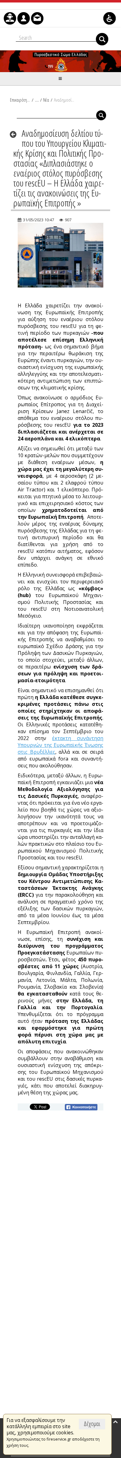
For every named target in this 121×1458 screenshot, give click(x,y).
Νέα (46, 100)
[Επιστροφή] (15, 134)
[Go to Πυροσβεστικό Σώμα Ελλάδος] (60, 61)
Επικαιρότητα (20, 100)
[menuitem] (10, 18)
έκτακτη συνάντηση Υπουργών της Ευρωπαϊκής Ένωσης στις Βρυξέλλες (60, 745)
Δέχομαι (92, 1423)
